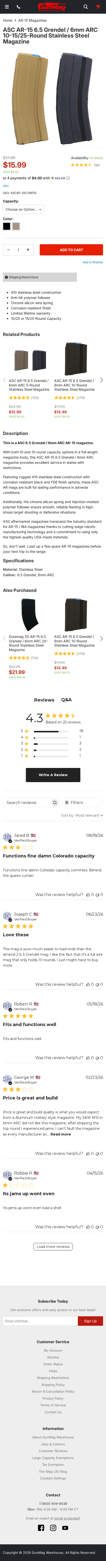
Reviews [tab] (44, 700)
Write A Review (53, 775)
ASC (6, 186)
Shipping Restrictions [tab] (23, 277)
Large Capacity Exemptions (53, 1458)
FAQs (53, 1371)
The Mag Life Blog (53, 1471)
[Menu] (7, 6)
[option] (6, 226)
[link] (85, 165)
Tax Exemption (53, 1464)
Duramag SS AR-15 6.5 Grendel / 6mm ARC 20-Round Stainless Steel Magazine (28, 643)
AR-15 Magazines (32, 20)
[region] (52, 732)
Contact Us (53, 1412)
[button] (53, 178)
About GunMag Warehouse (53, 1437)
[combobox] (82, 815)
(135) (35, 398)
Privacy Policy (53, 1398)
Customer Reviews (53, 1451)
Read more (61, 1134)
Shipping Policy (53, 1385)
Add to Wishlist (93, 262)
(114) (34, 658)
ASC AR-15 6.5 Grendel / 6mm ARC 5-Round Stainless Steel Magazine (29, 384)
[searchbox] (26, 803)
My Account (53, 1350)
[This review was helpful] (88, 894)
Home (7, 20)
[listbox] (53, 209)
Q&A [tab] (66, 700)
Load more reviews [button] (53, 1246)
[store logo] (52, 6)
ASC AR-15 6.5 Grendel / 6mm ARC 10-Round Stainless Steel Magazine (74, 384)
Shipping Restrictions (53, 1378)
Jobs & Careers (53, 1444)
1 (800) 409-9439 (53, 1504)
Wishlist (53, 1357)
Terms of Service (53, 1405)
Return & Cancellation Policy (53, 1391)
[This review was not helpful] (97, 894)
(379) (80, 398)
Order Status (53, 1364)
